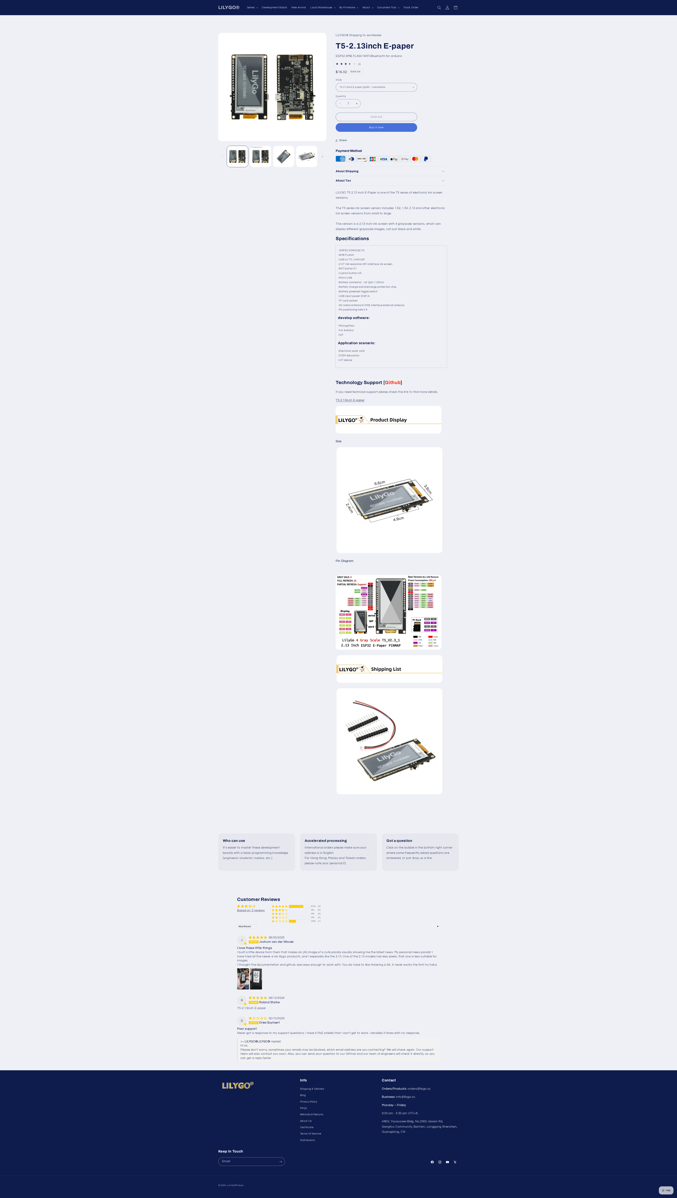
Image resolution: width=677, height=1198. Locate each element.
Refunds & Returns (311, 1114)
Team (240, 1185)
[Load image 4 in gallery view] (307, 156)
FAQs (303, 1108)
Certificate (306, 1127)
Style (339, 80)
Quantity (341, 96)
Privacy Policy (308, 1101)
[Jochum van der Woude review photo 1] (243, 978)
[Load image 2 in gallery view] (260, 156)
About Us (306, 1121)
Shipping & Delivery (312, 1089)
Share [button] (343, 140)
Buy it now (376, 127)
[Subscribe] (280, 1161)
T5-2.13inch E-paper (350, 400)
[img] (258, 937)
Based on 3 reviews (251, 910)
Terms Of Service (310, 1134)
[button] (252, 7)
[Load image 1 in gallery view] (237, 156)
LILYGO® (232, 1185)
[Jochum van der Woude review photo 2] (256, 978)
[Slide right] (323, 156)
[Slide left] (222, 156)
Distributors (307, 1140)
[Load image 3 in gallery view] (283, 156)
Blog (303, 1095)
